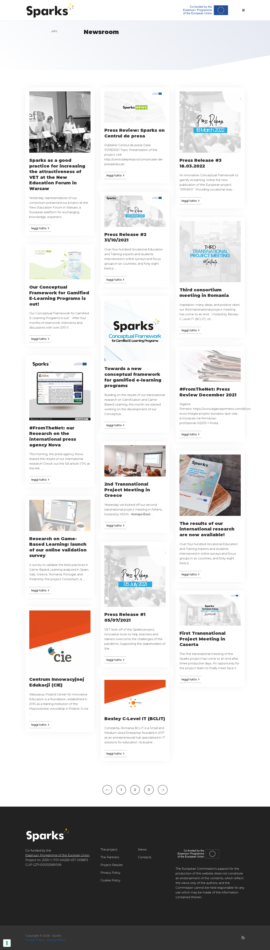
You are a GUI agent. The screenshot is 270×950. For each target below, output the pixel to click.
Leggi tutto (39, 228)
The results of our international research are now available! (206, 529)
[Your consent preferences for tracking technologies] (7, 943)
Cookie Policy (110, 880)
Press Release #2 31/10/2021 (125, 237)
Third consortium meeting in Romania (204, 292)
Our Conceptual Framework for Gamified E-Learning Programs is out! (59, 295)
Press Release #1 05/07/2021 (124, 617)
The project (108, 849)
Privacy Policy (110, 872)
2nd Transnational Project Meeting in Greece (127, 489)
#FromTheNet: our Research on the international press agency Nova (52, 436)
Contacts (144, 857)
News (142, 849)
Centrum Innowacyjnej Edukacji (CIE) (56, 682)
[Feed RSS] (243, 938)
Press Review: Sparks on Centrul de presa (134, 133)
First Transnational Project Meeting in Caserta (202, 639)
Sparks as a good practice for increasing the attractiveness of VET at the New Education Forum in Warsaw (57, 174)
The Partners (109, 857)
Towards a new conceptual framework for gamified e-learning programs (132, 377)
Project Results (111, 865)
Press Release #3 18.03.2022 (200, 163)
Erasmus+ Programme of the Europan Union (57, 855)
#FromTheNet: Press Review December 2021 (207, 392)
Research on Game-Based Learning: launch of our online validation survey (58, 547)
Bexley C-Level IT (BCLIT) (134, 718)
